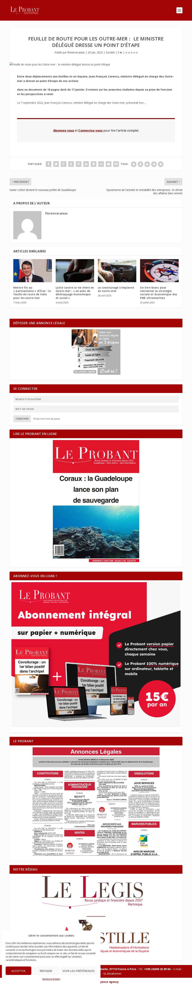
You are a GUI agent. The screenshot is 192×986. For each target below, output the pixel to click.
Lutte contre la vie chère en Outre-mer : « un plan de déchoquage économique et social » (75, 293)
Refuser (46, 971)
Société (110, 52)
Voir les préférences (79, 971)
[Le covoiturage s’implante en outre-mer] (117, 270)
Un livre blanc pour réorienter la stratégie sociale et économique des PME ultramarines (158, 293)
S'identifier (22, 418)
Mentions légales (51, 979)
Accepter (18, 971)
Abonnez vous (63, 130)
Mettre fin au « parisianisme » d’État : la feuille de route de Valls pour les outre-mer (32, 293)
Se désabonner (112, 973)
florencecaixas (76, 52)
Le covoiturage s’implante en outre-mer (116, 289)
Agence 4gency (108, 982)
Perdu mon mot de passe (46, 418)
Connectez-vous (90, 130)
